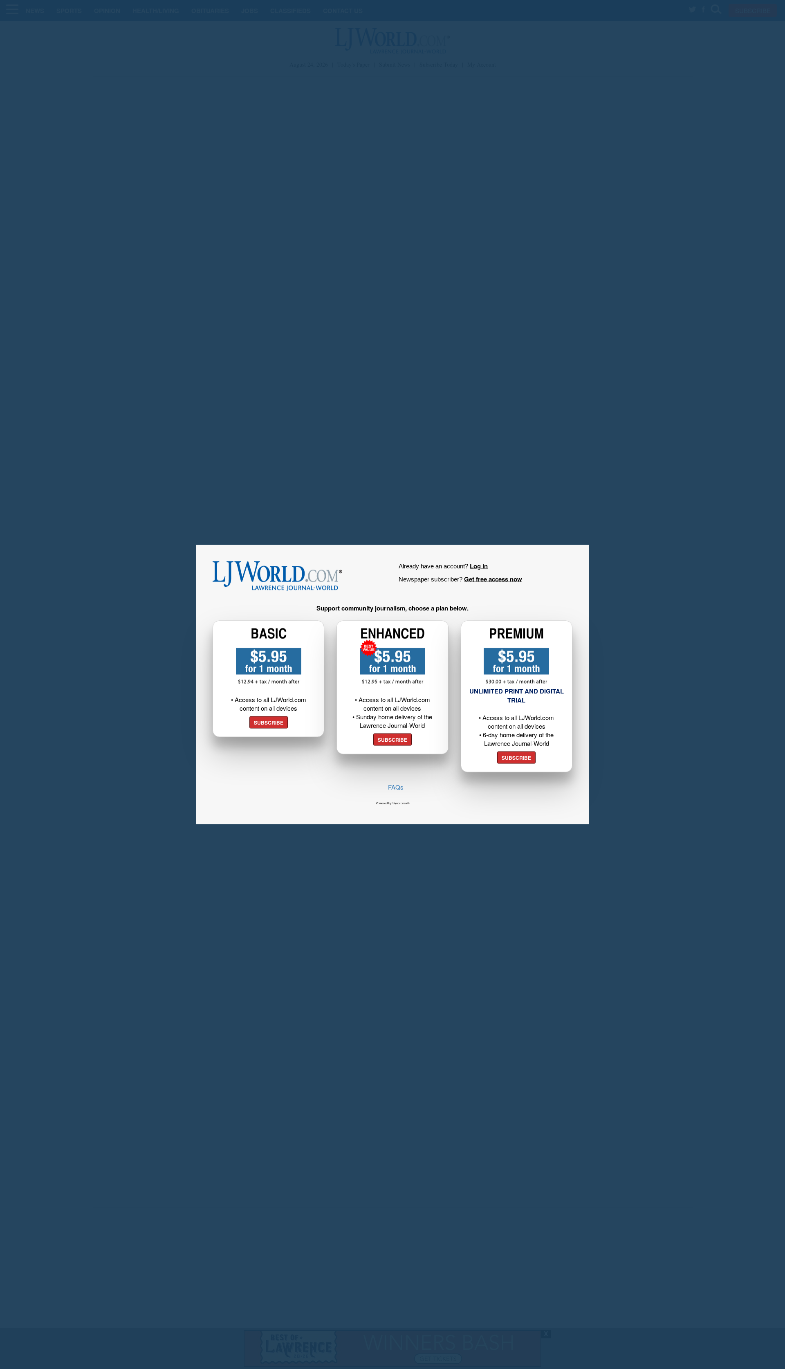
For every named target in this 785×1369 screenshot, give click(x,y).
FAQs (396, 787)
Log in (479, 565)
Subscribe (268, 722)
